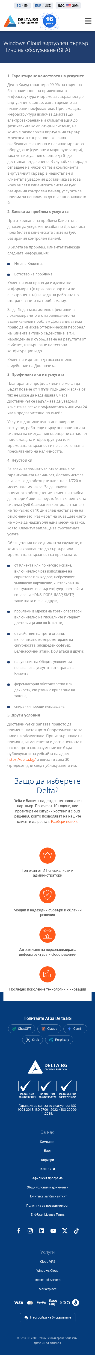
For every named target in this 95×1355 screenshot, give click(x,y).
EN (26, 5)
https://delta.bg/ (21, 759)
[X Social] (64, 1231)
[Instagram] (30, 1231)
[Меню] (88, 21)
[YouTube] (53, 1231)
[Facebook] (18, 1231)
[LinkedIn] (41, 1231)
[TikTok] (76, 1231)
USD (48, 5)
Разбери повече (64, 821)
